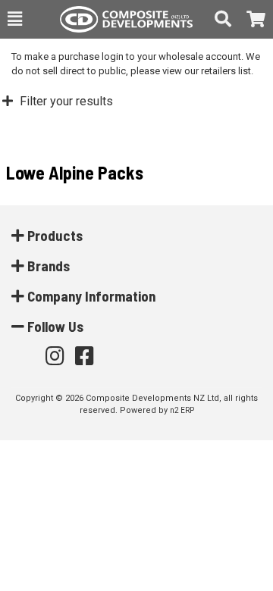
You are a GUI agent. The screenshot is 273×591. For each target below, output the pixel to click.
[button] (15, 19)
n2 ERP (182, 410)
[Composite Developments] (118, 19)
